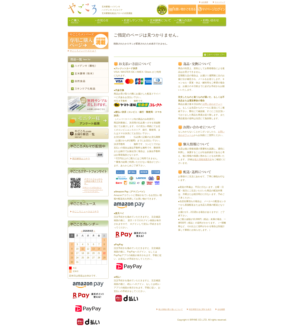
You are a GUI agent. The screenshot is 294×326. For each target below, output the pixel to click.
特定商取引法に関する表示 (200, 309)
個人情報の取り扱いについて (170, 309)
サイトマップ (220, 2)
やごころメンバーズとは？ (83, 51)
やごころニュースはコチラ (85, 211)
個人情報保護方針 (203, 159)
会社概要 (204, 2)
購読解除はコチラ (81, 158)
